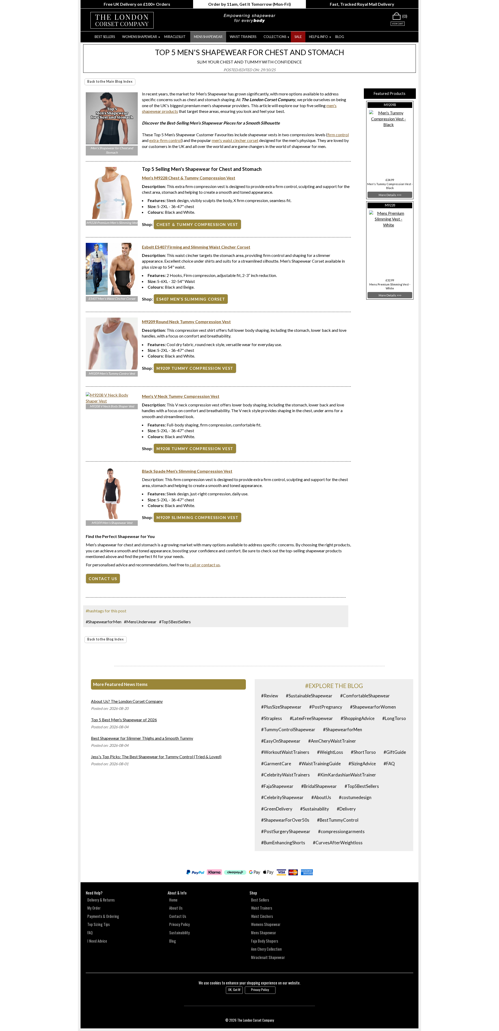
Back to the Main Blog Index (110, 81)
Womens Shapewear (265, 924)
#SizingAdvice (362, 763)
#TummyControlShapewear (288, 729)
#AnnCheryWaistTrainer (332, 741)
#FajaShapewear (277, 786)
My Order (94, 908)
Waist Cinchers (262, 916)
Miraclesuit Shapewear (268, 957)
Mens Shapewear (208, 37)
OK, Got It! (234, 989)
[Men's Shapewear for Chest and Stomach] (112, 142)
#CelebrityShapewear (282, 797)
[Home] (86, 36)
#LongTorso (394, 718)
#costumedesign (355, 797)
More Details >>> (390, 195)
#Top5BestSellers (175, 621)
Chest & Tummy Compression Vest (197, 224)
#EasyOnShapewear (280, 741)
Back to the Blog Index (105, 639)
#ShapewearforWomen (373, 707)
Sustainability (179, 932)
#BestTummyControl (337, 820)
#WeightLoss (330, 752)
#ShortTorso (363, 752)
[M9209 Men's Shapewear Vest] (112, 517)
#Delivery (346, 809)
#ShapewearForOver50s (285, 820)
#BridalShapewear (319, 786)
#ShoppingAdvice (358, 718)
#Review (269, 695)
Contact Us (177, 916)
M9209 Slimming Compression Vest (197, 517)
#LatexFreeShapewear (311, 718)
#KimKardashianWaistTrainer (347, 774)
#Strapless (271, 718)
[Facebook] (396, 896)
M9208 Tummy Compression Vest (194, 448)
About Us (175, 908)
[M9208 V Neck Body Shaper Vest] (112, 400)
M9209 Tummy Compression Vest (194, 368)
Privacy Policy (179, 924)
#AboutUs (321, 797)
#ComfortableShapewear (365, 695)
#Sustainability (314, 809)
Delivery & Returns (101, 900)
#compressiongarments (341, 831)
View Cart (397, 23)
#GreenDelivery (276, 809)
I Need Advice (97, 941)
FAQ (90, 932)
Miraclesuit (175, 37)
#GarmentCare (276, 763)
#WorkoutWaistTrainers (285, 752)
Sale (298, 37)
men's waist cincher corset (235, 140)
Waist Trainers (243, 37)
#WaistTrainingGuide (320, 763)
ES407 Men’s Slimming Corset (190, 299)
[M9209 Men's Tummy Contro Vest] (112, 367)
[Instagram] (406, 896)
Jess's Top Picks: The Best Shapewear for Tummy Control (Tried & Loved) (156, 756)
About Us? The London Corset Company (127, 701)
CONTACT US (103, 578)
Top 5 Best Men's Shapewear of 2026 (124, 719)
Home (173, 900)
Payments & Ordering (103, 916)
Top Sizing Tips (98, 924)
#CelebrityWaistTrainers (285, 774)
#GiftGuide (395, 752)
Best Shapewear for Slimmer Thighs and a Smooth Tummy (142, 738)
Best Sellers (105, 37)
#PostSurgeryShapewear (285, 831)
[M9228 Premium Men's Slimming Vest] (112, 217)
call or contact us (204, 564)
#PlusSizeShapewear (281, 707)
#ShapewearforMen (103, 621)
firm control (338, 134)
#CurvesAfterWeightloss (338, 842)
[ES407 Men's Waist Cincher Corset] (112, 293)
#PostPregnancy (325, 707)
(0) (404, 16)
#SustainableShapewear (309, 695)
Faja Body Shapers (264, 941)
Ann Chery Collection (266, 949)
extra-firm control (165, 140)
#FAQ (389, 763)
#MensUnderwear (140, 621)
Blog (339, 37)
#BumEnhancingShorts (283, 842)
